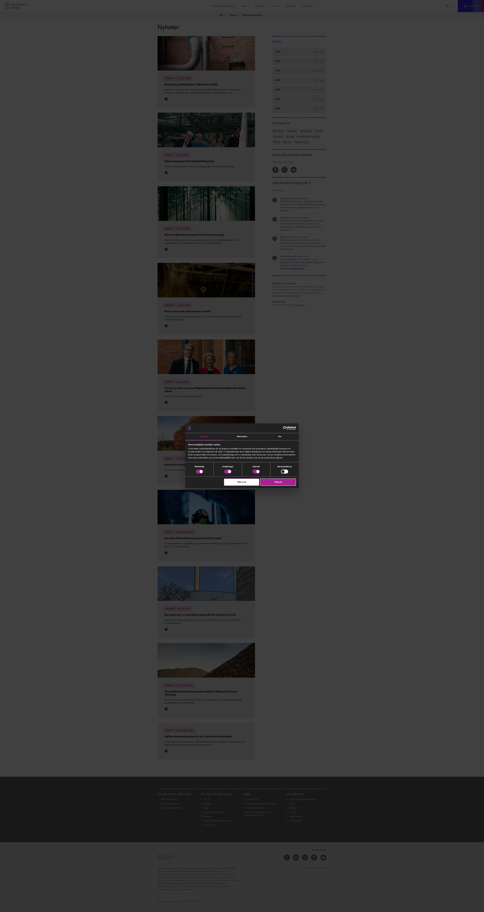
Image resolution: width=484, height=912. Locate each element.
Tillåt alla (278, 482)
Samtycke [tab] (204, 436)
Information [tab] (242, 436)
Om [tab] (279, 436)
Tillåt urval (241, 482)
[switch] (227, 472)
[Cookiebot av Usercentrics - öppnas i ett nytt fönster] (285, 428)
